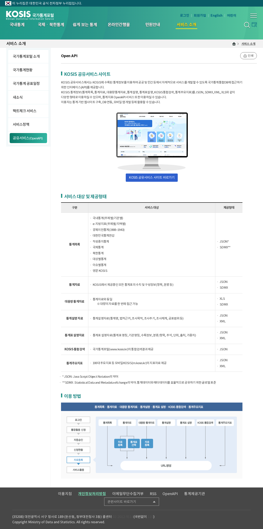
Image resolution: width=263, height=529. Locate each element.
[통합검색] (247, 25)
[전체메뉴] (253, 15)
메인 (234, 44)
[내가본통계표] (254, 24)
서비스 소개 (248, 44)
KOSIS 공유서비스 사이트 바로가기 (151, 177)
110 (150, 517)
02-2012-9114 (123, 517)
